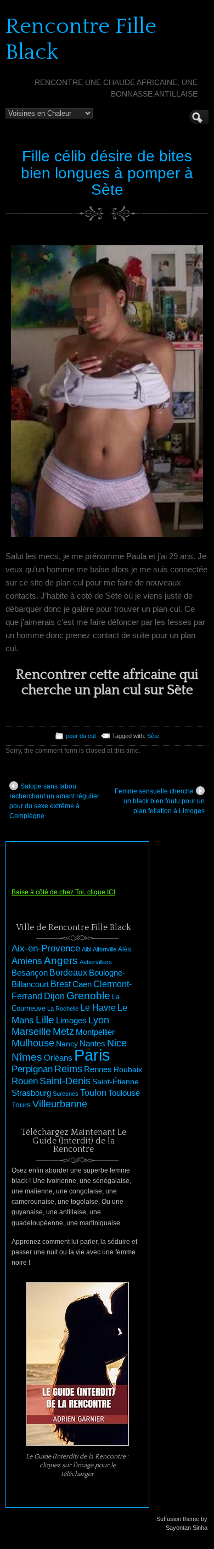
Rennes (98, 1069)
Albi (86, 949)
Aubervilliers (96, 962)
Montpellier (95, 1032)
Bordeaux (68, 972)
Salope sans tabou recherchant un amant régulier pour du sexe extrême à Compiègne (54, 801)
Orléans (58, 1058)
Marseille (31, 1031)
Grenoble (88, 995)
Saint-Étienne (115, 1081)
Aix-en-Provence (46, 948)
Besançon (30, 972)
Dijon (54, 996)
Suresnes (65, 1093)
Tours (21, 1104)
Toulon (93, 1092)
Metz (63, 1031)
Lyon (98, 1020)
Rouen (25, 1081)
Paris (92, 1055)
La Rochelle (62, 1008)
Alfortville (104, 949)
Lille (45, 1020)
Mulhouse (33, 1043)
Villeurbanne (59, 1104)
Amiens (27, 961)
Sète (153, 736)
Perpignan (32, 1068)
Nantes (92, 1043)
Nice (117, 1043)
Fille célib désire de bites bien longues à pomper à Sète (107, 173)
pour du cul (80, 736)
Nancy (67, 1044)
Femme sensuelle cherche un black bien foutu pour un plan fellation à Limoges (160, 801)
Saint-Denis (65, 1080)
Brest (60, 984)
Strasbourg (31, 1093)
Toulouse (124, 1092)
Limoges (71, 1020)
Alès (124, 949)
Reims (68, 1068)
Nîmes (27, 1057)
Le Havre (98, 1007)
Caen (82, 984)
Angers (61, 960)
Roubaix (128, 1069)
